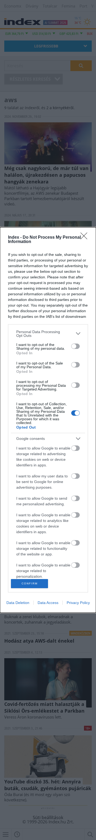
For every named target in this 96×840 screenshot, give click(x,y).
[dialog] (48, 420)
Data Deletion (17, 602)
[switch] (75, 346)
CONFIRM (30, 583)
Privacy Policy (78, 602)
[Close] (86, 238)
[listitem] (48, 333)
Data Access (48, 602)
